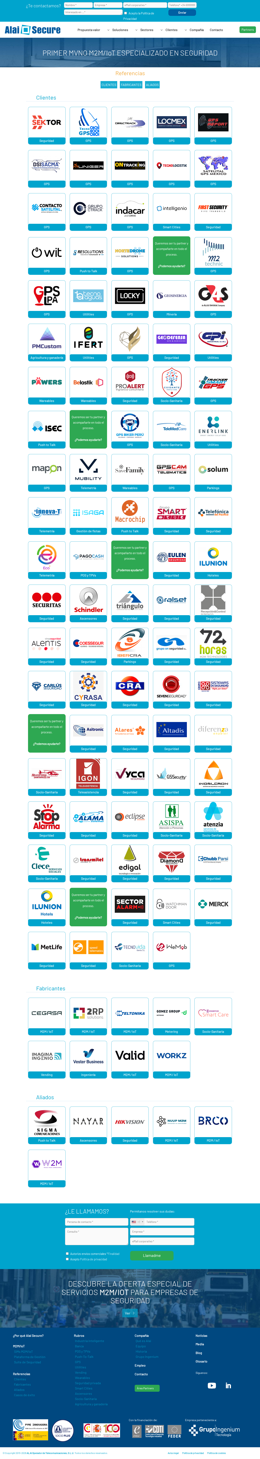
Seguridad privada (88, 1383)
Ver (127, 1313)
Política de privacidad (93, 1259)
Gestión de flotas (88, 531)
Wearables (82, 1378)
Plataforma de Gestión (30, 1357)
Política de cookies (216, 1453)
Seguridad (46, 140)
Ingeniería (88, 1075)
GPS (88, 140)
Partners (248, 29)
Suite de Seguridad (27, 1362)
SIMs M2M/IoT (23, 1351)
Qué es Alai (143, 1341)
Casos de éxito (24, 1395)
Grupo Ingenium (147, 1356)
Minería (172, 314)
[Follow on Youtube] (212, 1386)
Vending (47, 1075)
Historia (141, 1351)
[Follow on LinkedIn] (228, 1386)
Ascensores (88, 618)
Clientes (109, 85)
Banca (79, 1346)
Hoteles (213, 575)
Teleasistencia (88, 792)
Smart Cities (171, 227)
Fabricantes (131, 85)
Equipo (141, 1346)
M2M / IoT (46, 1031)
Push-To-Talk (84, 1356)
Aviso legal (173, 1453)
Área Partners (145, 1388)
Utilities (88, 314)
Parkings (213, 488)
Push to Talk (88, 271)
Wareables (46, 401)
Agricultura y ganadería (46, 357)
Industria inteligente (89, 1341)
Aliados (152, 85)
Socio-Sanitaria (171, 401)
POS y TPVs (88, 575)
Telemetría (88, 488)
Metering (171, 1031)
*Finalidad (113, 1253)
